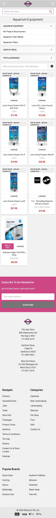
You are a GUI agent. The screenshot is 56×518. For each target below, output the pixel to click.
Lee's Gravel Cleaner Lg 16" (14, 201)
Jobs (4, 405)
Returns (5, 443)
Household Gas (9, 401)
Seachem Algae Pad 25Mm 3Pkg (14, 253)
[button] (52, 66)
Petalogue (7, 420)
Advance (33, 480)
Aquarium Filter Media (13, 37)
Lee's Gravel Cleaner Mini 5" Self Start (14, 106)
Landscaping (36, 405)
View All (32, 494)
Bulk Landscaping (38, 401)
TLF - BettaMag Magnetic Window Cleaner (42, 202)
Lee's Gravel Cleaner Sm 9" (14, 154)
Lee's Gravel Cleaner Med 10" (42, 154)
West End (6, 415)
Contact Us (35, 429)
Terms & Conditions (11, 434)
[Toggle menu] (3, 3)
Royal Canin (7, 475)
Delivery (6, 396)
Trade (4, 410)
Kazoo (5, 485)
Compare (14, 100)
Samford (6, 429)
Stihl (32, 424)
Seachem (33, 485)
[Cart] (52, 3)
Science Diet (8, 494)
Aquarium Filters (10, 42)
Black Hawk (34, 489)
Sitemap (6, 456)
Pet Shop (34, 415)
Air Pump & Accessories (14, 31)
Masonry (34, 410)
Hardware (34, 396)
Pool (32, 420)
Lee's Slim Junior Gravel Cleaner (42, 106)
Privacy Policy (8, 424)
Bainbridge (7, 489)
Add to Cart (8, 246)
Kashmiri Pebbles (37, 475)
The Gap (6, 439)
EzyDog (6, 480)
